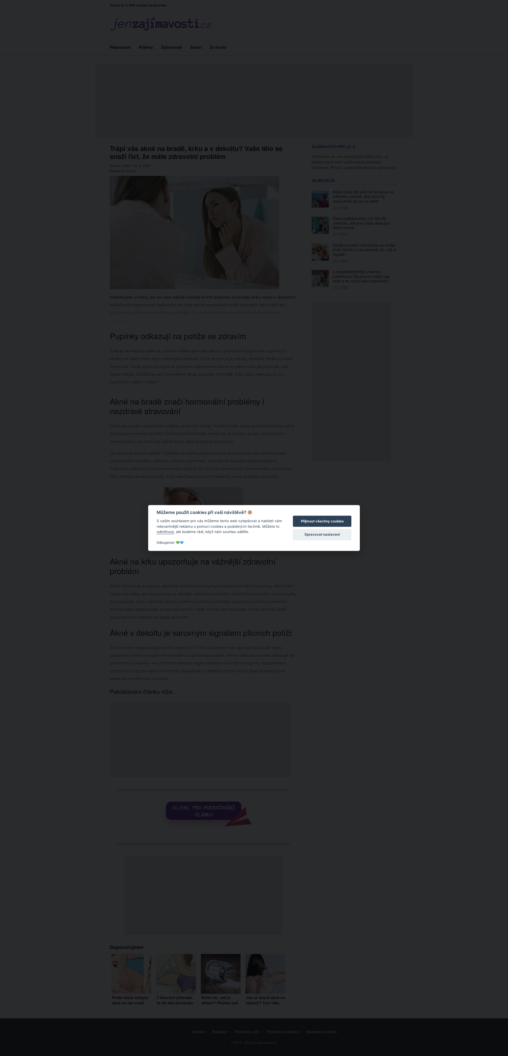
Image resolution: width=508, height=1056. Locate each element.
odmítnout (165, 532)
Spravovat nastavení (322, 534)
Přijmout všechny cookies (322, 521)
